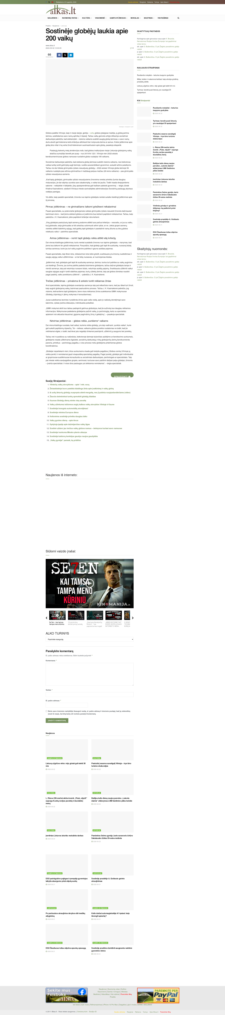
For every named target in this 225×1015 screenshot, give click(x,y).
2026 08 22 (51, 769)
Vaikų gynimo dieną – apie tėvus (64, 420)
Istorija (96, 793)
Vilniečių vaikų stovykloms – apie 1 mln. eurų (69, 384)
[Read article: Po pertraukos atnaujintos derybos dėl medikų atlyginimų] (67, 899)
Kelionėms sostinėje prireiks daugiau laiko (68, 416)
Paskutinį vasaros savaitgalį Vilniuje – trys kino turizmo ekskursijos (111, 764)
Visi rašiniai (163, 18)
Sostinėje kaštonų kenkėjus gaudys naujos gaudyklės (74, 436)
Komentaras (51, 660)
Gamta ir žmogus (118, 18)
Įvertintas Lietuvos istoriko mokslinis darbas (64, 835)
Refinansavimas (96, 1004)
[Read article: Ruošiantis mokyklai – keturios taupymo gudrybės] (144, 112)
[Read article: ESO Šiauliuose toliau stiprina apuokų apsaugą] (67, 934)
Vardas (49, 690)
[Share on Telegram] (70, 55)
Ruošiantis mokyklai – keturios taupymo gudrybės (155, 75)
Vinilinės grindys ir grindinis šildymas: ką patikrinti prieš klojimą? (164, 208)
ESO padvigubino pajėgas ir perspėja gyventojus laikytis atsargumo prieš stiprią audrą (66, 879)
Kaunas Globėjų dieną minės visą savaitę (68, 400)
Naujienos (52, 18)
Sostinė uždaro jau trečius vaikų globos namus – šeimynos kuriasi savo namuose (86, 428)
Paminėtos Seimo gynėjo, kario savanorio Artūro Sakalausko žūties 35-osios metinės (112, 836)
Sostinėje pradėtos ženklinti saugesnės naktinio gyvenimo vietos (111, 949)
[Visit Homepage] (61, 9)
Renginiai (143, 2)
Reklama (150, 2)
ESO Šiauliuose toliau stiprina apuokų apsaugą (66, 948)
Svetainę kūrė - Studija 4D (87, 1011)
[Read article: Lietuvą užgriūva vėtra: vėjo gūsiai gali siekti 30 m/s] (67, 749)
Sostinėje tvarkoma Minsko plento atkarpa (68, 432)
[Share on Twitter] (65, 55)
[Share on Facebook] (59, 55)
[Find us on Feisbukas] (46, 2)
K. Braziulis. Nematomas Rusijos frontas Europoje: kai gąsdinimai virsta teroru (156, 41)
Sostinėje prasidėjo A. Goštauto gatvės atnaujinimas (108, 879)
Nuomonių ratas (69, 18)
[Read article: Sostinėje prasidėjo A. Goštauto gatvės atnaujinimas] (112, 865)
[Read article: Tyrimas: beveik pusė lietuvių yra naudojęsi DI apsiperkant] (144, 125)
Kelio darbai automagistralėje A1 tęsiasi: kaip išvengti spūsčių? (110, 914)
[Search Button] (178, 18)
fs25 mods (85, 1004)
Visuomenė (100, 18)
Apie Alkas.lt (164, 2)
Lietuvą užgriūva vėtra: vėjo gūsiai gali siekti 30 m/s (66, 764)
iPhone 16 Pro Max (110, 1004)
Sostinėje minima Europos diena (64, 412)
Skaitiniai (148, 18)
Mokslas (135, 18)
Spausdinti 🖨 (122, 376)
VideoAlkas (105, 994)
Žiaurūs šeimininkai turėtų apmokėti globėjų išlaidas (73, 396)
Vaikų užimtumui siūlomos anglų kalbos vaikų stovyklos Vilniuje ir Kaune (82, 404)
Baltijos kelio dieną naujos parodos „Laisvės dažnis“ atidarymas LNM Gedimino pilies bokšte (111, 799)
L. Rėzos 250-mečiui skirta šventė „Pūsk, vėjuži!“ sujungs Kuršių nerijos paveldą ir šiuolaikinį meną (66, 801)
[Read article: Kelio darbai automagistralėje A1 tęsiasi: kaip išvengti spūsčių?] (112, 899)
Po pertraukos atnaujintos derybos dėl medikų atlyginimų (65, 914)
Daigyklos (122, 1004)
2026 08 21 (51, 884)
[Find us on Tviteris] (49, 2)
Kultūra (86, 18)
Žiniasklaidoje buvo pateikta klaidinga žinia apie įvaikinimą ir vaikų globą (82, 388)
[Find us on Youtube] (52, 2)
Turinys (156, 2)
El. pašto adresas (53, 700)
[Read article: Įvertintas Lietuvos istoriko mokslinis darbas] (67, 822)
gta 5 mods (132, 1004)
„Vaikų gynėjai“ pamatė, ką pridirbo (65, 440)
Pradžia (48, 26)
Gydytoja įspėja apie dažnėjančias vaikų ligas (70, 424)
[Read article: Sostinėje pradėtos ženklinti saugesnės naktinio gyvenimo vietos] (112, 934)
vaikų (92, 133)
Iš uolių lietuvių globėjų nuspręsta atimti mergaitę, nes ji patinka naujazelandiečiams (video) (90, 392)
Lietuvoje (64, 26)
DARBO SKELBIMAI (144, 1004)
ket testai (76, 1004)
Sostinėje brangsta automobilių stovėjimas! (69, 408)
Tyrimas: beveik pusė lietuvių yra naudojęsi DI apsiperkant (165, 122)
